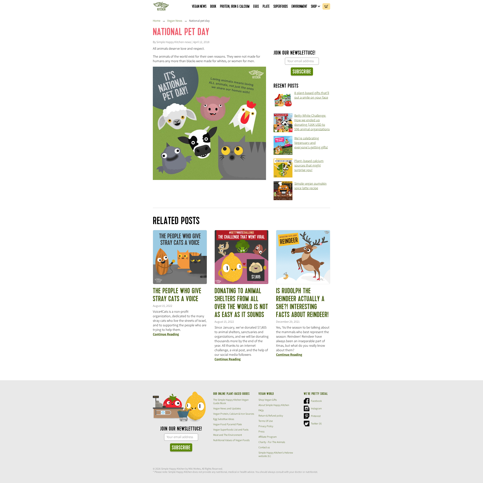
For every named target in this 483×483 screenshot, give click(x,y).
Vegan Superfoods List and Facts (230, 429)
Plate (266, 6)
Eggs (256, 6)
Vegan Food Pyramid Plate (227, 424)
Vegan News (199, 6)
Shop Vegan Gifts (267, 399)
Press (261, 431)
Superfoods (280, 6)
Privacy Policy (265, 426)
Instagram (316, 408)
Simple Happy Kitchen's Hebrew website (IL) (275, 454)
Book (213, 6)
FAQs (261, 410)
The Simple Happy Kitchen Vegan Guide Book (230, 401)
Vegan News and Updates (227, 408)
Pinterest (316, 416)
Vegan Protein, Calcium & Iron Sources (233, 413)
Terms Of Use (265, 421)
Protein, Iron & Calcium (234, 6)
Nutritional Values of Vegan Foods (231, 440)
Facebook (316, 401)
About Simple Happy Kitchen (273, 405)
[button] (315, 6)
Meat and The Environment (227, 435)
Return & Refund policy (270, 415)
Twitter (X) (316, 423)
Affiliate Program (267, 436)
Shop (314, 6)
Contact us (264, 447)
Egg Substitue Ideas (223, 419)
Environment (299, 6)
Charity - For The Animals (271, 442)
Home (156, 21)
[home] (161, 6)
